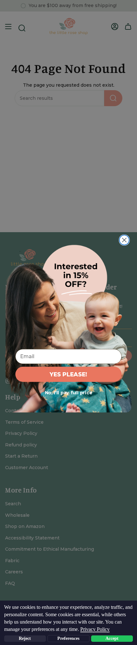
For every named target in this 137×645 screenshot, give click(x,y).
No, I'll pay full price (68, 392)
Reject (25, 638)
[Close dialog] (124, 240)
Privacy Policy (95, 629)
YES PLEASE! (68, 374)
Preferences (68, 638)
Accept (112, 638)
